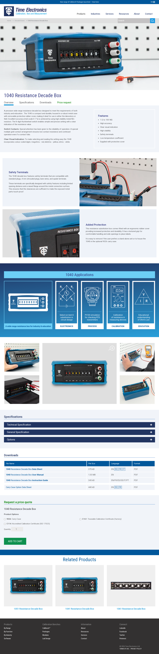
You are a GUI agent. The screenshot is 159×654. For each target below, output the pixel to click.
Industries (95, 13)
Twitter (122, 635)
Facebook (123, 631)
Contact (149, 13)
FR (120, 469)
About (137, 13)
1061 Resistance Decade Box (131, 609)
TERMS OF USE (124, 649)
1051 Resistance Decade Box (28, 609)
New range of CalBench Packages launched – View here (79, 2)
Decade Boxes (20, 21)
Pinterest (122, 638)
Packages (46, 631)
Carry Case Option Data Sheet (18, 487)
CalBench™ (46, 628)
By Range (7, 628)
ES (116, 469)
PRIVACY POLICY (136, 649)
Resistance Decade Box (24, 469)
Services (110, 13)
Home (9, 21)
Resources (124, 13)
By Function (8, 631)
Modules (45, 635)
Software (7, 638)
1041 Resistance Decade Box (79, 609)
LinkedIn (122, 628)
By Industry (8, 635)
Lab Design (46, 638)
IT (124, 469)
